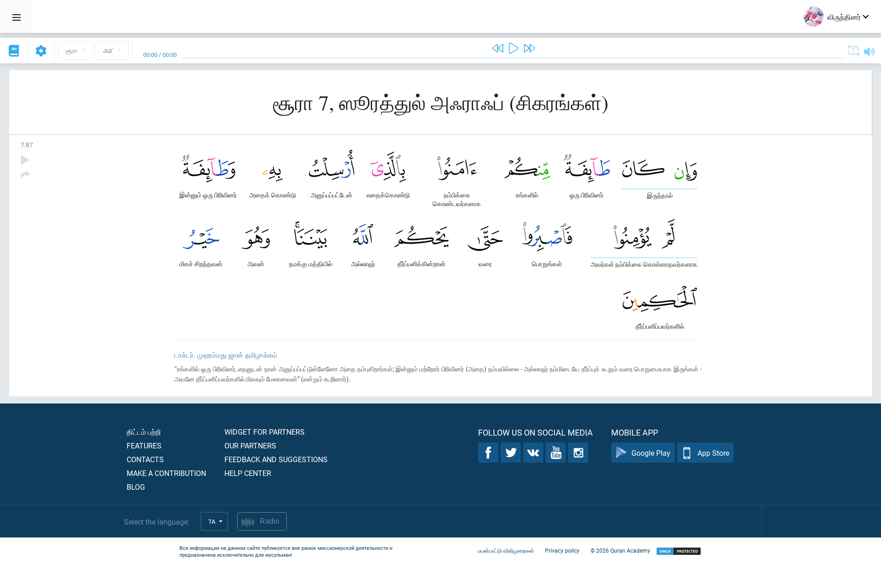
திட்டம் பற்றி (144, 431)
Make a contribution (166, 473)
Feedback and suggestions (276, 459)
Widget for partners (264, 431)
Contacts (145, 459)
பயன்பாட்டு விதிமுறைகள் (506, 550)
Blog (136, 487)
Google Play (650, 453)
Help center (247, 473)
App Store (713, 453)
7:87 (27, 144)
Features (144, 445)
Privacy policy (562, 550)
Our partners (250, 445)
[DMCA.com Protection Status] (679, 551)
